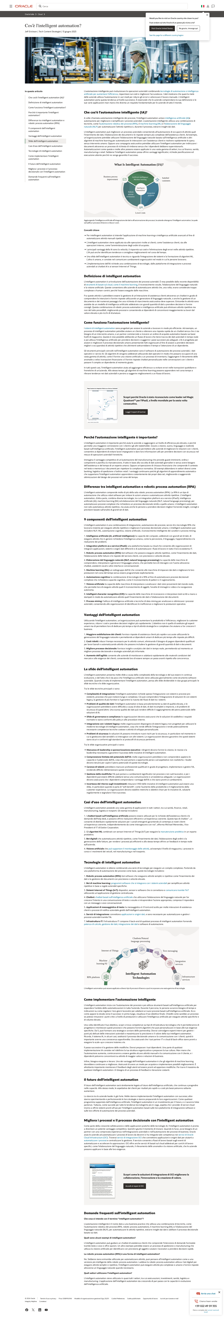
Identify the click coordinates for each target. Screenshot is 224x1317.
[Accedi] (207, 6)
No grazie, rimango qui (188, 28)
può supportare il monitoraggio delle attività (128, 848)
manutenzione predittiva (172, 831)
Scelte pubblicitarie (133, 1298)
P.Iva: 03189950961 (65, 1298)
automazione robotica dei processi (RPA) (119, 123)
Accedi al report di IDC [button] (134, 1186)
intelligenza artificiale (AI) (177, 118)
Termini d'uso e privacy (48, 1298)
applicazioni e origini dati (133, 914)
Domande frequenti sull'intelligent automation (44, 178)
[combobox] (112, 6)
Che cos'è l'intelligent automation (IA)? (46, 97)
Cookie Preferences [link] (118, 1298)
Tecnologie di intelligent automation (45, 151)
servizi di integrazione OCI (129, 1137)
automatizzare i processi (95, 1140)
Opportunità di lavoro (150, 1298)
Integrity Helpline (31, 1301)
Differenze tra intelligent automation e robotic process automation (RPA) (46, 121)
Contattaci (42, 1301)
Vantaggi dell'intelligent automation (45, 136)
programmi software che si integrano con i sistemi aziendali (139, 883)
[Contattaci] (213, 6)
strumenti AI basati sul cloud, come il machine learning (111, 284)
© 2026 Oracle (30, 1298)
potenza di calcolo (92, 924)
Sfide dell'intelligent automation (43, 141)
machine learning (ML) (151, 123)
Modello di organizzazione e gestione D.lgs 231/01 (91, 1298)
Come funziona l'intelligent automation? (47, 107)
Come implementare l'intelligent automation (43, 157)
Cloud (40, 14)
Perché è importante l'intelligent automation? (43, 114)
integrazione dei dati (128, 924)
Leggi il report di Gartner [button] (135, 412)
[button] (10, 6)
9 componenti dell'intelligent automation (41, 129)
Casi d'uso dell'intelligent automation (45, 146)
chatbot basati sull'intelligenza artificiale (114, 897)
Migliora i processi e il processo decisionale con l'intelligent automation (46, 170)
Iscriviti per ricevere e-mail (169, 1298)
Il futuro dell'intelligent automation (44, 163)
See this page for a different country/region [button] (166, 35)
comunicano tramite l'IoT (177, 890)
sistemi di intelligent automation (100, 328)
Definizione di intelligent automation (45, 102)
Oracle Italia (29, 14)
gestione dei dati (109, 924)
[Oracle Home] (24, 6)
